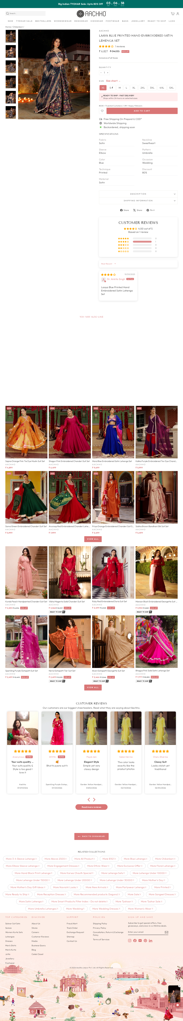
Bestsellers (43, 21)
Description (138, 194)
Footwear (112, 21)
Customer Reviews (40, 936)
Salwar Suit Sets (12, 923)
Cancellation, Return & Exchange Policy (108, 933)
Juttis (7, 954)
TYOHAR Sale (24, 21)
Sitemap (70, 936)
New (10, 21)
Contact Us (72, 941)
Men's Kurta (10, 949)
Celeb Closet (37, 954)
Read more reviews (91, 807)
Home (8, 27)
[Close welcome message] (177, 995)
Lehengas (9, 936)
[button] (106, 46)
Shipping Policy (100, 923)
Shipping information (138, 200)
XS (103, 87)
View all (93, 539)
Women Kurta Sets (14, 932)
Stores (35, 928)
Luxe (172, 21)
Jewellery (138, 21)
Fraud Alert (72, 923)
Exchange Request (75, 932)
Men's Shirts (10, 945)
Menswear (81, 21)
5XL (171, 87)
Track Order (72, 928)
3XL (152, 87)
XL (133, 87)
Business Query (39, 945)
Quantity (105, 67)
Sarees (8, 928)
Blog (34, 949)
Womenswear (63, 21)
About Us (36, 923)
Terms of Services (101, 939)
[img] (108, 274)
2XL (143, 87)
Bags (125, 21)
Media (35, 941)
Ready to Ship (157, 21)
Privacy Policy (99, 928)
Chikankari (18, 27)
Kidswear (97, 21)
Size (101, 81)
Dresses (8, 941)
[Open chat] (177, 1005)
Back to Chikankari (93, 836)
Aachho (104, 31)
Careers (35, 932)
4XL (162, 87)
